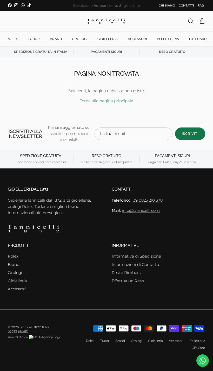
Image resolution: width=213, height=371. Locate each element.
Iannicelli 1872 (30, 327)
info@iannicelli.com (141, 210)
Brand (56, 39)
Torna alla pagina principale (106, 100)
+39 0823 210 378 (147, 200)
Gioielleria (107, 39)
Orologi (79, 39)
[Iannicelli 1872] (106, 21)
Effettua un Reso (128, 280)
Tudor (34, 39)
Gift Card (198, 39)
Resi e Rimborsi (127, 272)
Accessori (137, 39)
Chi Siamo (167, 5)
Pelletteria (168, 39)
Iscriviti (190, 134)
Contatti (186, 5)
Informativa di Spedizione (136, 256)
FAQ (201, 5)
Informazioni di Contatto (135, 264)
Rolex (12, 39)
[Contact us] (202, 360)
